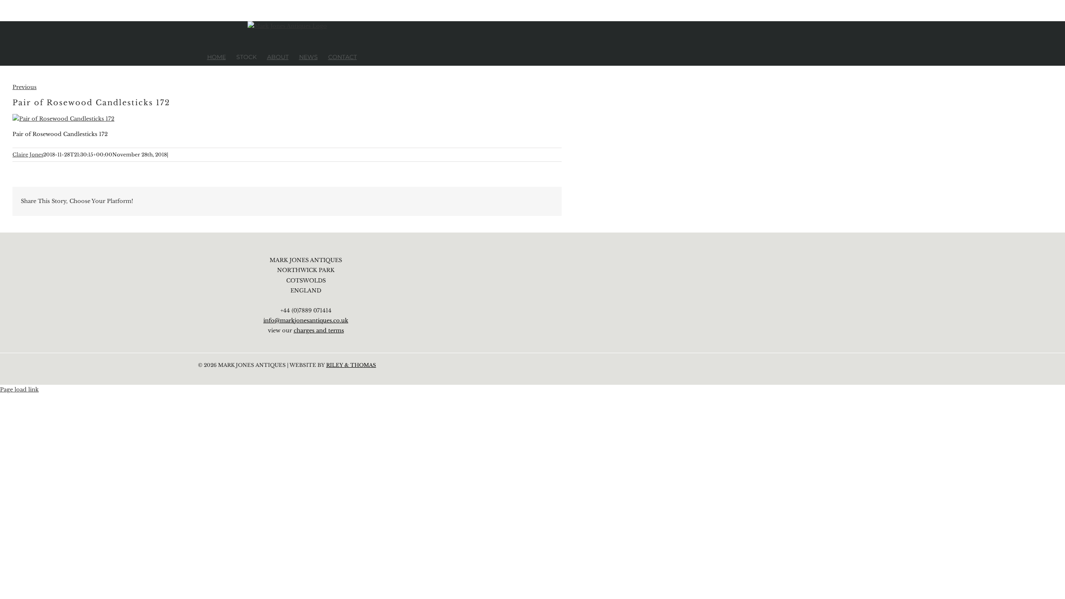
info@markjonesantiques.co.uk (305, 320)
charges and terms (319, 330)
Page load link (19, 389)
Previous (24, 87)
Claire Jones (27, 154)
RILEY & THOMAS (351, 365)
